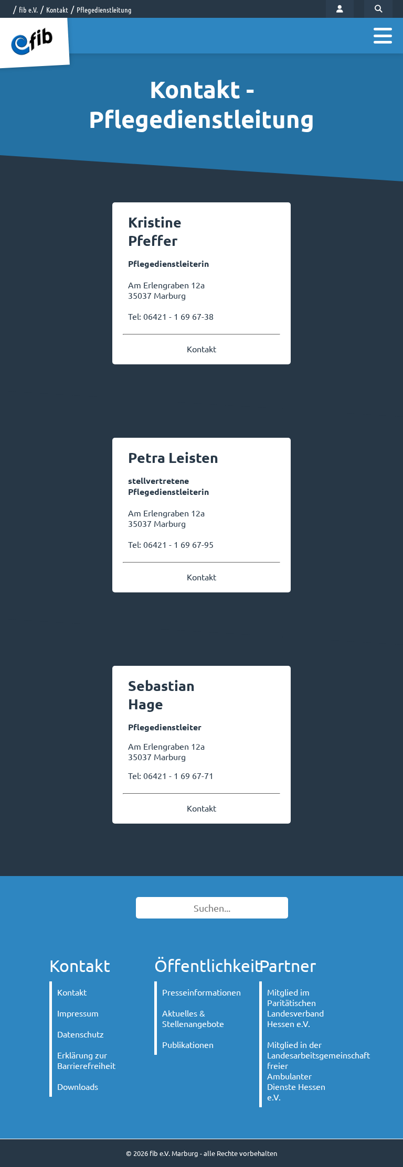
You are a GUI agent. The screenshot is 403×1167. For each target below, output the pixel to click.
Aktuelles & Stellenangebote (193, 1018)
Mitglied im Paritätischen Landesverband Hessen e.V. (295, 1008)
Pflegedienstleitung (104, 9)
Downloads (77, 1086)
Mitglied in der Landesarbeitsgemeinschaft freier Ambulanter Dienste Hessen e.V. (302, 1070)
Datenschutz (80, 1034)
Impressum (78, 1013)
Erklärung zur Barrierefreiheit (86, 1060)
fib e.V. (28, 9)
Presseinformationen (197, 992)
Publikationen (188, 1044)
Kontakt (57, 9)
